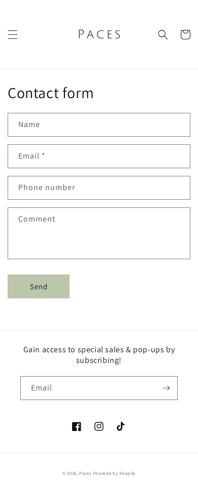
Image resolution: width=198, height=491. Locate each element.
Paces (85, 473)
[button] (13, 34)
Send (39, 286)
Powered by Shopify (114, 473)
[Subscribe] (166, 388)
